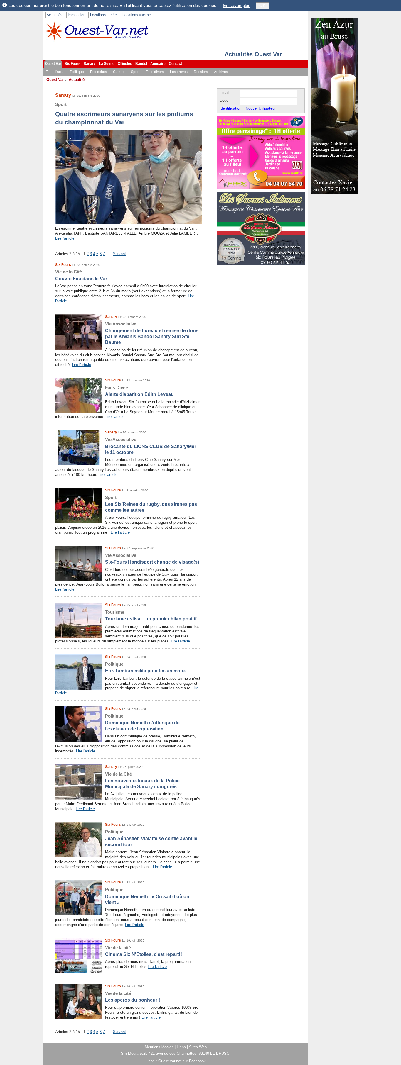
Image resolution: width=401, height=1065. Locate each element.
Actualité (77, 79)
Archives (221, 72)
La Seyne (106, 64)
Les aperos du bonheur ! (132, 997)
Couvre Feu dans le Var (81, 275)
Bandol (141, 64)
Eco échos (98, 72)
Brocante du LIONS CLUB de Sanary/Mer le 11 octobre (150, 446)
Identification (230, 108)
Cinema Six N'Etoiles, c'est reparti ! (144, 951)
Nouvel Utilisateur (261, 108)
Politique (77, 72)
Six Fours (72, 64)
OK (262, 5)
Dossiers (201, 72)
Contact (175, 64)
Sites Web (198, 1047)
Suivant (119, 254)
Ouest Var (53, 64)
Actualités (54, 15)
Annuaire (158, 64)
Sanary (90, 64)
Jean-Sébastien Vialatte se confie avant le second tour (151, 838)
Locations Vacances (138, 15)
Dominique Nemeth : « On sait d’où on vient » (147, 896)
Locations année (103, 15)
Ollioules (125, 64)
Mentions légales (159, 1047)
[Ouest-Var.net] (96, 31)
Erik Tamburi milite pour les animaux (145, 667)
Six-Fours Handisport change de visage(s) (152, 558)
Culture (119, 72)
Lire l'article (64, 238)
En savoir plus (236, 5)
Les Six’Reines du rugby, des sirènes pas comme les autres (151, 504)
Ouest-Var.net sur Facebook (182, 1061)
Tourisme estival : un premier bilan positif (150, 615)
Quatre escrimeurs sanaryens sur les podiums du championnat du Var (124, 114)
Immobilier (76, 15)
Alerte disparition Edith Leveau (139, 391)
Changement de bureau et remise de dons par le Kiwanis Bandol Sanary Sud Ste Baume (151, 333)
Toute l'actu (55, 72)
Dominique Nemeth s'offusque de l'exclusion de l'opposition (142, 722)
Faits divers (155, 72)
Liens (181, 1047)
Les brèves (179, 72)
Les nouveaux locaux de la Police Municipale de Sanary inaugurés (142, 780)
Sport (135, 72)
